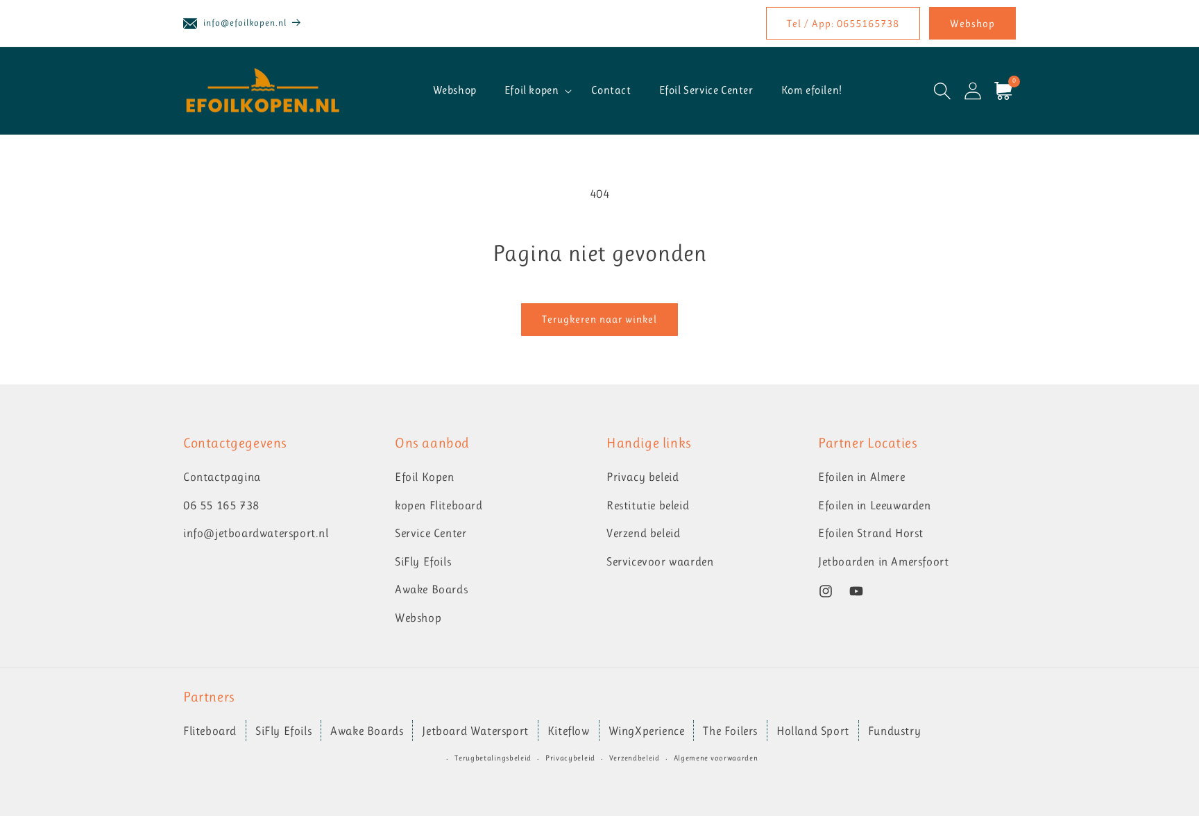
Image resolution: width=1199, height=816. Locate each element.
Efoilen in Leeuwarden (874, 505)
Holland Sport (812, 731)
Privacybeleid (570, 758)
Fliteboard (210, 731)
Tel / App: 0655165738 (843, 23)
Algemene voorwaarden (716, 758)
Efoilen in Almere (861, 477)
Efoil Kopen (424, 477)
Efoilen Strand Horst (871, 534)
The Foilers (730, 731)
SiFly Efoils (423, 561)
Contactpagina (222, 477)
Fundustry (894, 731)
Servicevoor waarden (659, 561)
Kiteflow (568, 731)
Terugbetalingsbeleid (493, 758)
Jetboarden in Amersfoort (883, 561)
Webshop (972, 23)
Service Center (430, 534)
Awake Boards (431, 590)
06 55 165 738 (221, 505)
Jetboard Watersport (475, 731)
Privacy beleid (642, 477)
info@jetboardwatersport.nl (256, 534)
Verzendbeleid (634, 758)
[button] (534, 90)
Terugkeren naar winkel (599, 319)
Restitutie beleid (647, 505)
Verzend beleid (643, 534)
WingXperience (647, 731)
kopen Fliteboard (439, 505)
